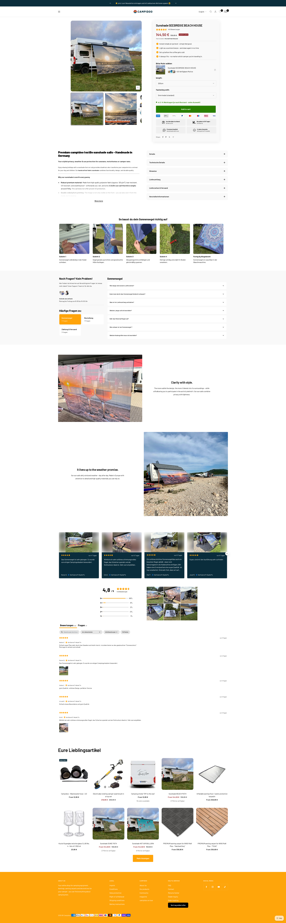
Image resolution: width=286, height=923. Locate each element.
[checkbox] (125, 632)
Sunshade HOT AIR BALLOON (143, 843)
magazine (143, 897)
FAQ (169, 885)
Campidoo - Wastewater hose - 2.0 (74, 794)
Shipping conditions (116, 900)
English (201, 12)
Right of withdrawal (116, 897)
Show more (99, 201)
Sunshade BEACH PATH (177, 794)
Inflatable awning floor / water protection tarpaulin (212, 795)
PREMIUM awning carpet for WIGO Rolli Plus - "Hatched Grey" (177, 844)
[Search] (211, 12)
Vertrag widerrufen (178, 905)
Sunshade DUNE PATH (108, 843)
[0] (220, 11)
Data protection (115, 893)
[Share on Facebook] (162, 137)
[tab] (82, 625)
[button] (116, 598)
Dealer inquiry (173, 897)
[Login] (215, 12)
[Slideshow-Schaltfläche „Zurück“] (59, 553)
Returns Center (173, 893)
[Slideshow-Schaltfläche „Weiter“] (227, 553)
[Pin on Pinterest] (165, 137)
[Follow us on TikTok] (225, 887)
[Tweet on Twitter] (169, 137)
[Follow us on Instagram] (212, 887)
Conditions (113, 889)
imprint (112, 885)
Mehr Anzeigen (143, 858)
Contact (171, 889)
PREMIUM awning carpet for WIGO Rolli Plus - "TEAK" (212, 844)
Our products (144, 889)
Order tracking (173, 900)
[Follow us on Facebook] (206, 887)
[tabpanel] (143, 683)
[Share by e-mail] (173, 137)
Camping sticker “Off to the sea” (143, 794)
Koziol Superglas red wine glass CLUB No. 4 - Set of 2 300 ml (74, 844)
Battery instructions (117, 904)
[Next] (139, 109)
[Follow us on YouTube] (219, 887)
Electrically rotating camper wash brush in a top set (108, 795)
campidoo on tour (146, 900)
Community (144, 893)
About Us (143, 885)
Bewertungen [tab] (68, 625)
